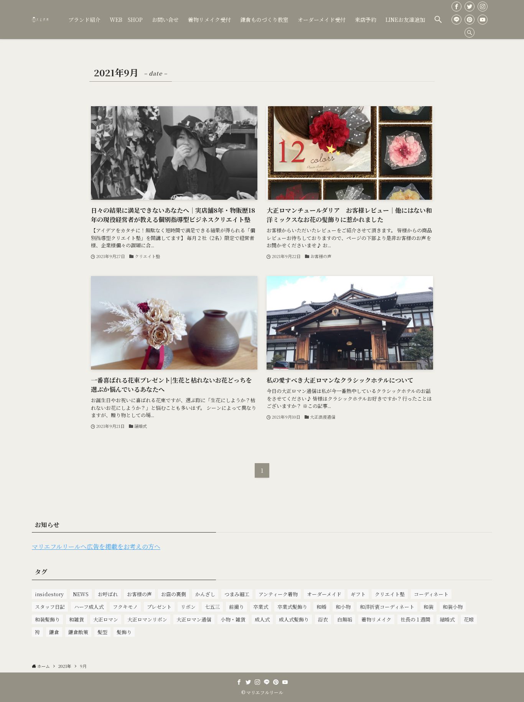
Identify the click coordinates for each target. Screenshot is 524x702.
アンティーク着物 (278, 594)
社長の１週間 (415, 619)
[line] (456, 20)
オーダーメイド (324, 594)
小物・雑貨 (233, 619)
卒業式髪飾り (292, 606)
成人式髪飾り (294, 619)
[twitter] (470, 7)
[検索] (470, 33)
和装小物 (453, 606)
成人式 (262, 619)
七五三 (212, 606)
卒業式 (260, 606)
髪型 (102, 632)
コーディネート (431, 594)
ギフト (358, 594)
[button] (438, 19)
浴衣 (323, 619)
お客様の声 (139, 594)
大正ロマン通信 (193, 619)
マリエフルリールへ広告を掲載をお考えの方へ (96, 546)
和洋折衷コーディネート (387, 606)
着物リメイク (376, 619)
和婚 (321, 606)
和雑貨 (76, 619)
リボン (188, 606)
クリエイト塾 (390, 594)
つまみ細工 (236, 594)
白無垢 (344, 619)
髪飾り (124, 632)
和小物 (343, 606)
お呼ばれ (108, 594)
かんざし (205, 594)
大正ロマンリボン (147, 619)
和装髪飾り (47, 619)
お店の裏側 (173, 594)
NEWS (81, 594)
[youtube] (483, 20)
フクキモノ (125, 606)
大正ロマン (105, 619)
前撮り (236, 606)
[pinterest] (470, 20)
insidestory (49, 594)
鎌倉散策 (78, 632)
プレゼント (159, 606)
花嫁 (469, 619)
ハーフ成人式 (89, 606)
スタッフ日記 (50, 606)
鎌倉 (54, 632)
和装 (428, 606)
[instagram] (483, 7)
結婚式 (447, 619)
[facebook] (456, 7)
